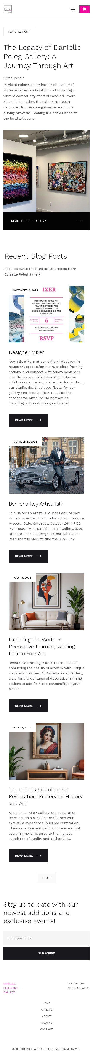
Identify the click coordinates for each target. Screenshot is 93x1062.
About (46, 1016)
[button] (73, 9)
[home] (7, 9)
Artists (46, 1009)
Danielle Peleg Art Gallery (10, 988)
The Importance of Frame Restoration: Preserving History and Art (45, 796)
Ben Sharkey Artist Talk (36, 504)
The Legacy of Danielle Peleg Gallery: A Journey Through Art (42, 56)
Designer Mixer (26, 352)
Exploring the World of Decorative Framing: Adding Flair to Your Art (42, 647)
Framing (46, 1022)
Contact (46, 1029)
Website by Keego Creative (79, 985)
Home (46, 1003)
